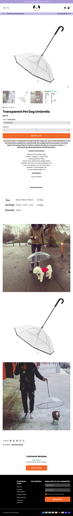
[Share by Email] (69, 13)
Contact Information (21, 491)
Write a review (36, 468)
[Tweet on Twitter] (64, 13)
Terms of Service (20, 501)
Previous (5, 55)
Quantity (6, 127)
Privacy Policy (21, 495)
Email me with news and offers (55, 494)
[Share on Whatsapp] (68, 13)
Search (19, 487)
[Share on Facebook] (62, 13)
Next (68, 55)
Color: (9, 119)
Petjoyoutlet (16, 512)
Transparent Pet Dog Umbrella (15, 13)
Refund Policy (21, 497)
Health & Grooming (8, 107)
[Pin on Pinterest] (66, 13)
